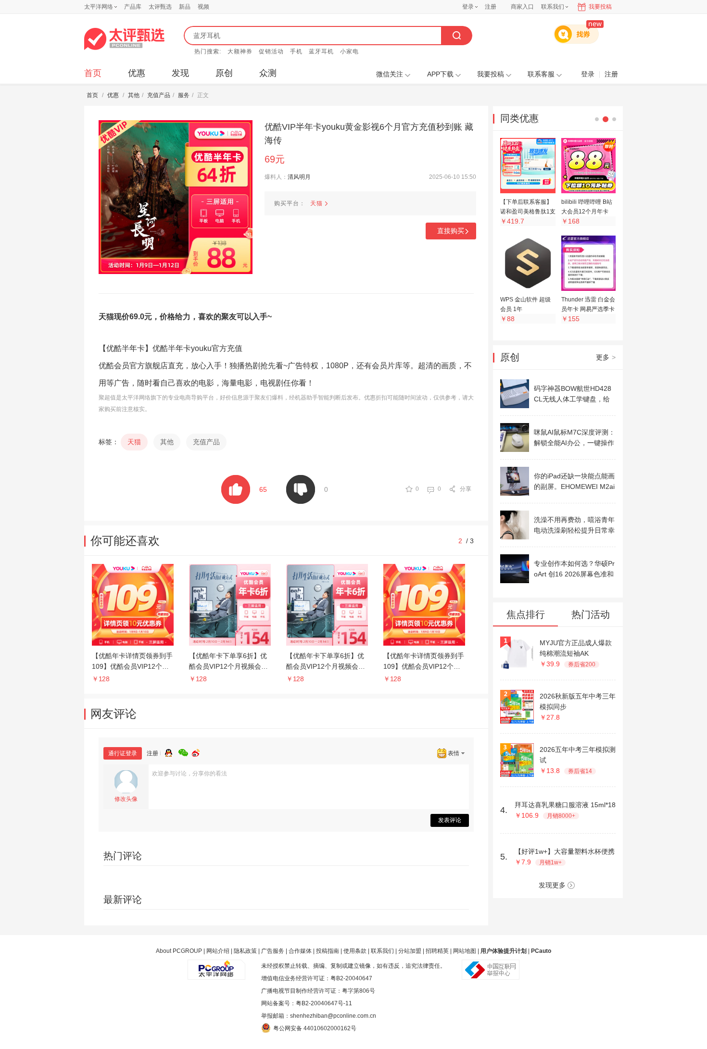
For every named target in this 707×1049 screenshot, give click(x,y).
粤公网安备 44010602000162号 (314, 1028)
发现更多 (552, 885)
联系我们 (382, 951)
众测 (268, 73)
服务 (183, 95)
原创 (224, 73)
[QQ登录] (171, 751)
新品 (184, 6)
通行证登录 (122, 753)
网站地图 (464, 951)
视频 (203, 6)
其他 (133, 95)
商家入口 (522, 6)
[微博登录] (198, 751)
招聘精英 (437, 951)
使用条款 (354, 951)
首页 (92, 73)
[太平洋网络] (216, 965)
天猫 (316, 203)
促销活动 (271, 51)
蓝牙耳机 (321, 51)
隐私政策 (245, 951)
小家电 (349, 51)
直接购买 (450, 231)
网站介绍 (217, 951)
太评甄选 (160, 6)
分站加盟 (409, 951)
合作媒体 (300, 951)
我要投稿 (600, 6)
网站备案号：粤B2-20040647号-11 (306, 1003)
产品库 (132, 6)
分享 (465, 489)
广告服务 (272, 951)
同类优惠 (519, 118)
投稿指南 (327, 951)
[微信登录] (185, 751)
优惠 (136, 73)
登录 (468, 6)
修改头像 (126, 799)
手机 (296, 51)
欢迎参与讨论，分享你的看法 (189, 773)
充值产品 (158, 95)
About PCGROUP (179, 951)
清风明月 (299, 177)
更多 (606, 357)
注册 (490, 6)
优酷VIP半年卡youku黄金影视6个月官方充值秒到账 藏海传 (369, 133)
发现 (180, 73)
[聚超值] (124, 39)
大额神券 (239, 51)
